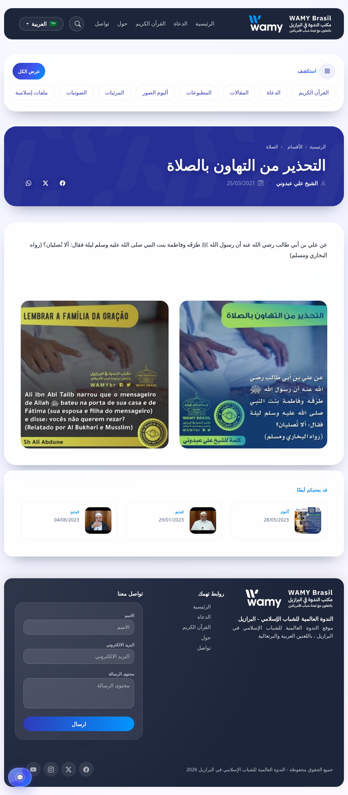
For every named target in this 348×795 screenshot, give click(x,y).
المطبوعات (198, 92)
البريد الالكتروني (120, 645)
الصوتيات (76, 92)
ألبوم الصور (155, 92)
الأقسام (295, 146)
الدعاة (180, 23)
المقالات (239, 92)
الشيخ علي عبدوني (297, 183)
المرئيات (114, 92)
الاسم (129, 615)
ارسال (79, 724)
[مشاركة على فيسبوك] (62, 183)
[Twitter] (68, 769)
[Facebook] (86, 769)
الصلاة (272, 146)
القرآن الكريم (151, 23)
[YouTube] (33, 769)
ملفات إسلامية (31, 92)
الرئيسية (204, 23)
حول (122, 23)
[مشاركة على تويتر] (45, 183)
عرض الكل (29, 71)
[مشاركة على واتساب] (28, 183)
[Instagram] (51, 769)
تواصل (102, 23)
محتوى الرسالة (121, 674)
